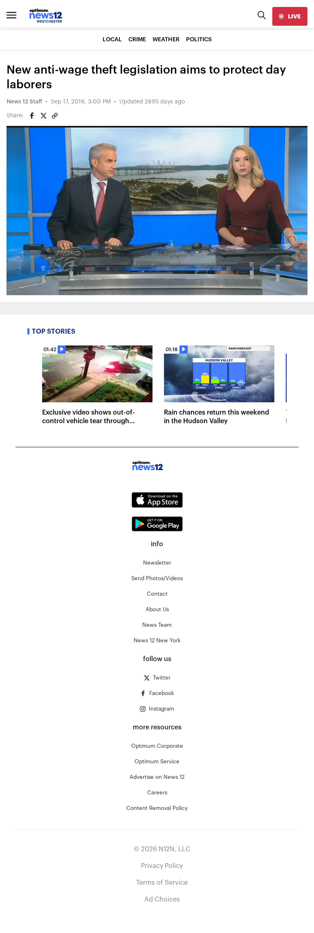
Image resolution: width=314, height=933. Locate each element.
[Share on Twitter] (43, 115)
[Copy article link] (55, 115)
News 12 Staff (24, 102)
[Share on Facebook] (32, 115)
